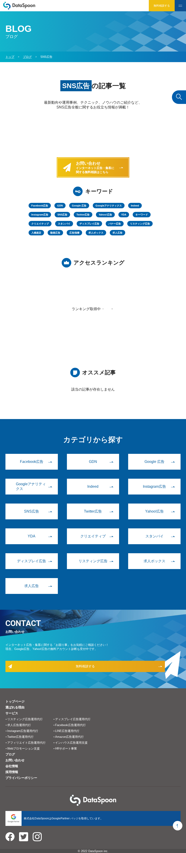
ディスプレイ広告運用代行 (73, 719)
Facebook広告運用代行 (70, 725)
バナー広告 (114, 223)
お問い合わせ (14, 760)
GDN (60, 205)
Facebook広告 (39, 205)
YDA (123, 214)
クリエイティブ (40, 223)
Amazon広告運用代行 (69, 736)
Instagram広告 (39, 214)
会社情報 (11, 766)
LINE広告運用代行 (67, 731)
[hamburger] (180, 5)
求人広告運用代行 (19, 725)
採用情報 (11, 772)
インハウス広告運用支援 (71, 742)
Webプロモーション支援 (23, 748)
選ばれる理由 (14, 707)
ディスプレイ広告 (89, 223)
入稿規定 (36, 232)
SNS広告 (62, 214)
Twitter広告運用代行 (20, 736)
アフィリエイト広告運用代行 (26, 742)
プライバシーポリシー (21, 778)
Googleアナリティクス (108, 205)
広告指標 (74, 232)
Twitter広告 (83, 214)
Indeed (135, 205)
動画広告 (55, 232)
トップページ (14, 701)
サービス (11, 713)
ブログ (10, 754)
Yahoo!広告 (105, 214)
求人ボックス (95, 232)
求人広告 (117, 232)
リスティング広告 (140, 223)
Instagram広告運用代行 (22, 731)
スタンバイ (64, 223)
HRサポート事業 (66, 748)
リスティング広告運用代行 (25, 719)
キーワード (141, 214)
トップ (9, 57)
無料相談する (162, 5)
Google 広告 (79, 205)
